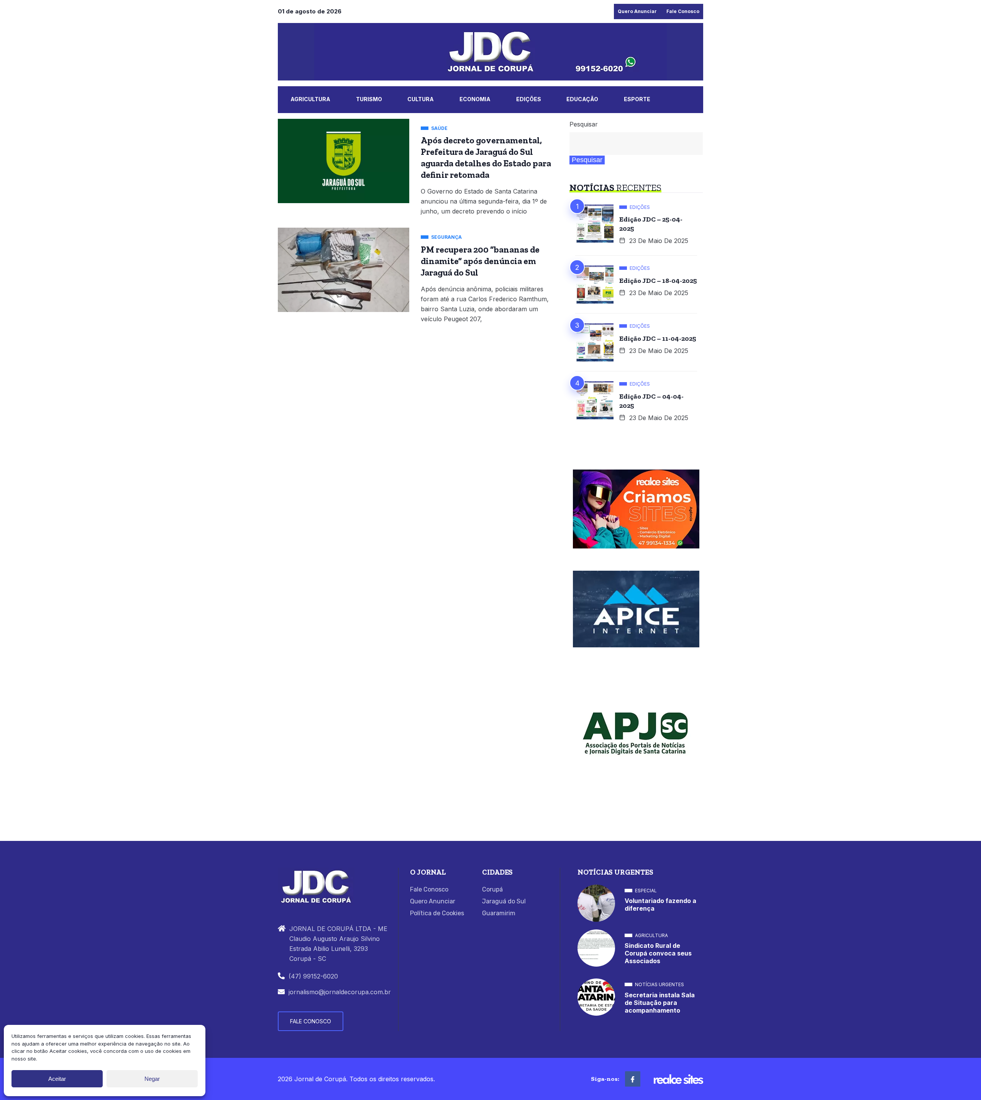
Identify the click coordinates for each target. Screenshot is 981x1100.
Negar (152, 1078)
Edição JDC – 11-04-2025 (657, 338)
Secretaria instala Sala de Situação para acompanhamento (660, 1002)
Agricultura (310, 99)
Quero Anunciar (637, 11)
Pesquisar (583, 124)
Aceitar (57, 1078)
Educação (582, 99)
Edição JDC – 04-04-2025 (651, 401)
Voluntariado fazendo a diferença (660, 904)
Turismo (369, 99)
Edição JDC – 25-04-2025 (650, 224)
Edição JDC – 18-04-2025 (658, 280)
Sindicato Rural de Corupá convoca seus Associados (658, 953)
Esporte (637, 99)
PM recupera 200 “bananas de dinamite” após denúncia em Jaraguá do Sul (480, 261)
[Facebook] (632, 1079)
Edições (528, 99)
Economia (474, 99)
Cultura (420, 99)
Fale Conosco (682, 11)
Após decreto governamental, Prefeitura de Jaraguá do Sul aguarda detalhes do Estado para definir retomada (486, 157)
